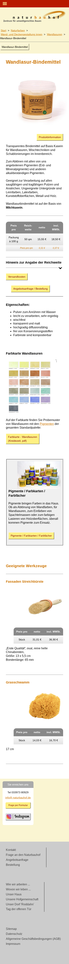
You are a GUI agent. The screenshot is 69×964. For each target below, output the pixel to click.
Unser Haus (14, 894)
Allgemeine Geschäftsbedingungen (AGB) (33, 938)
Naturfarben (18, 30)
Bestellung (13, 864)
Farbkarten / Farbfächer (31, 535)
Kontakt (11, 849)
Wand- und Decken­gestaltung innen (21, 34)
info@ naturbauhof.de (18, 797)
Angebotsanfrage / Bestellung (30, 288)
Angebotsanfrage (17, 859)
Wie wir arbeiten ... (18, 884)
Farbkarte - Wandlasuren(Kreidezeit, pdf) (22, 438)
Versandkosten (16, 276)
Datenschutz (14, 933)
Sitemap (11, 928)
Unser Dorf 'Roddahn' (20, 904)
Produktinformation (50, 137)
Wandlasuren (54, 34)
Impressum (13, 943)
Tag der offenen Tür (18, 909)
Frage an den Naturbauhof (23, 854)
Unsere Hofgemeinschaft (22, 899)
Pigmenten (47, 423)
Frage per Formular (18, 805)
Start (3, 30)
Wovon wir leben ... (18, 889)
